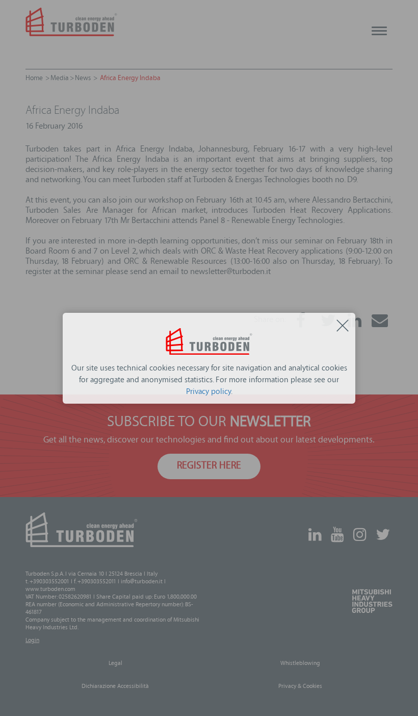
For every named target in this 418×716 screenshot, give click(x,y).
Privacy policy (208, 392)
